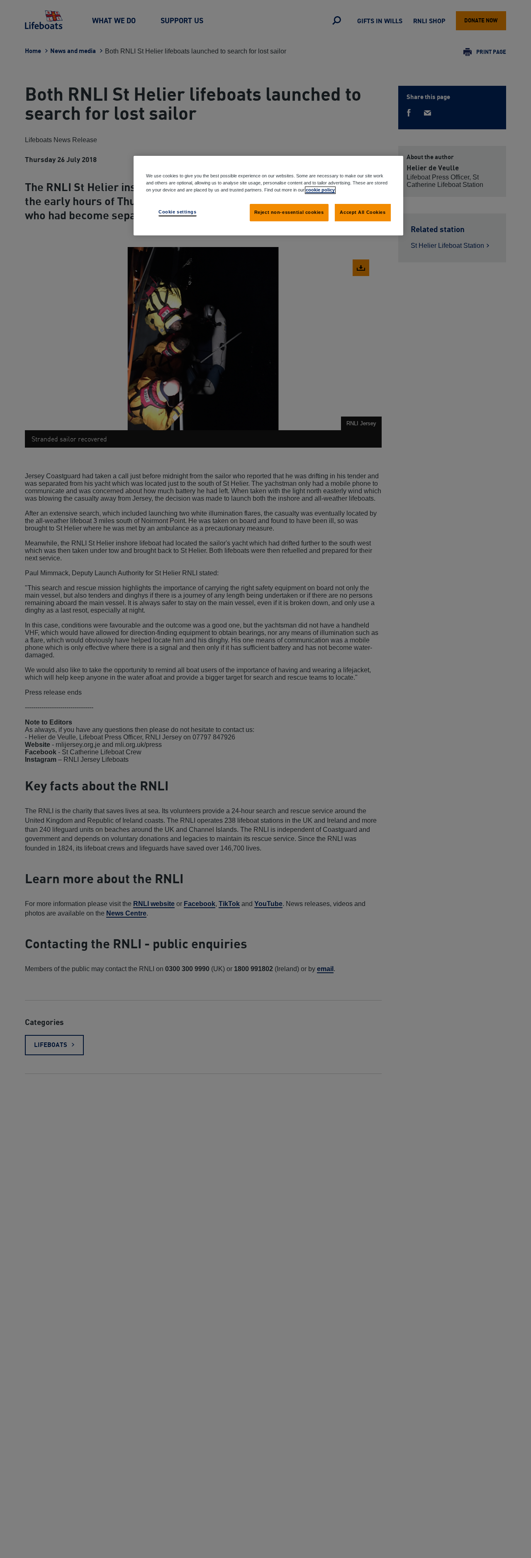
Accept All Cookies (362, 212)
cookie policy (320, 189)
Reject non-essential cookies (289, 212)
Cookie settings (177, 211)
